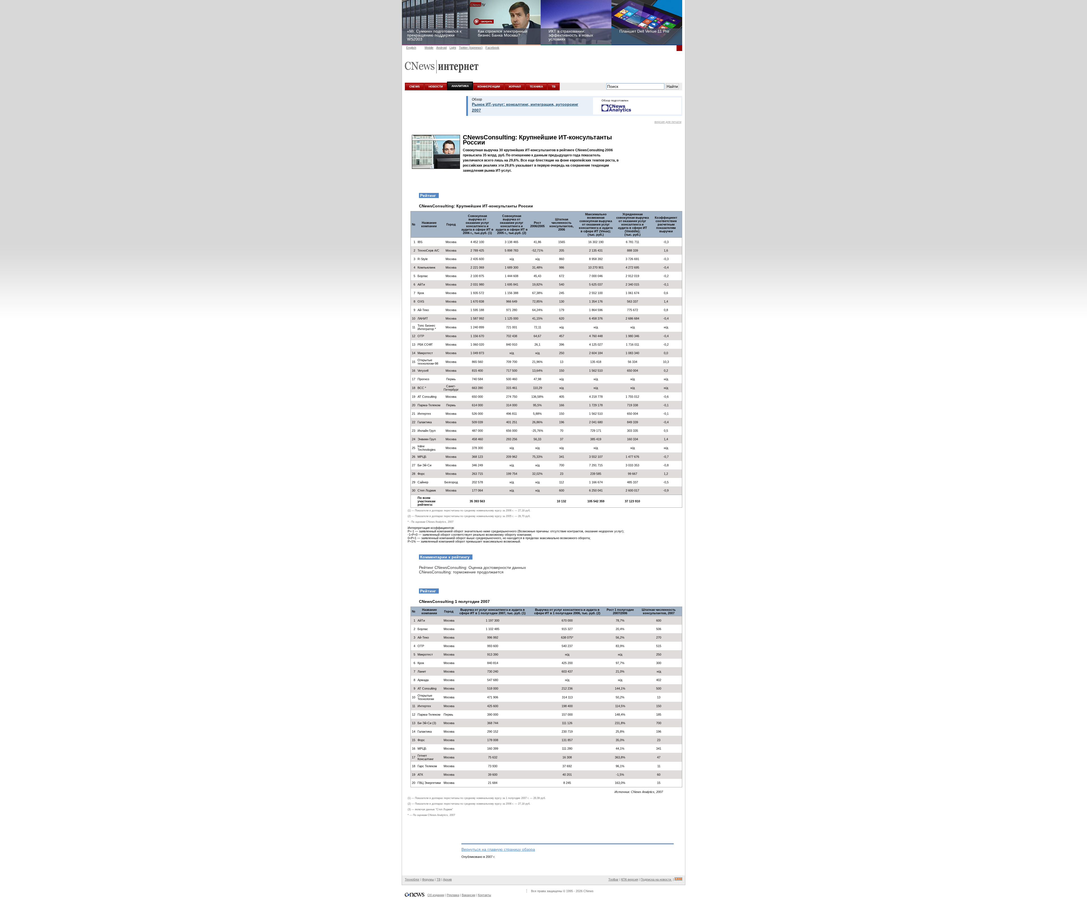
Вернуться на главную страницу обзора (498, 849)
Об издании (435, 895)
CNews (588, 891)
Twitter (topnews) (471, 47)
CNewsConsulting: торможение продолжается (461, 572)
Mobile (429, 47)
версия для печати (667, 122)
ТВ (553, 86)
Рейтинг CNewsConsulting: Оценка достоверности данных (472, 567)
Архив (447, 879)
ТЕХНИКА (536, 86)
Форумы (428, 879)
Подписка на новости (656, 879)
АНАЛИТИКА (460, 86)
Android (441, 47)
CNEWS (414, 86)
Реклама (453, 895)
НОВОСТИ (436, 86)
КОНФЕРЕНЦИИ (489, 86)
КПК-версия (629, 879)
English (411, 47)
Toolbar (613, 879)
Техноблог (412, 879)
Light (453, 47)
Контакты (484, 895)
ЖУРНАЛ (515, 86)
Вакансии (468, 895)
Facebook (492, 47)
